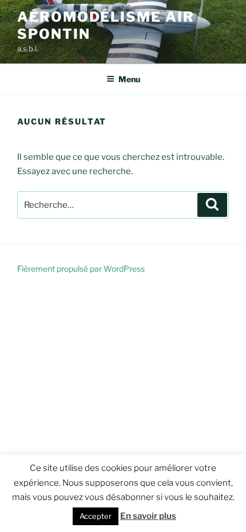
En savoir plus (148, 516)
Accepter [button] (96, 516)
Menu (129, 79)
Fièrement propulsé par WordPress (81, 268)
